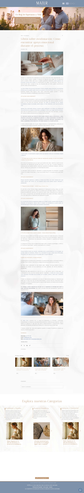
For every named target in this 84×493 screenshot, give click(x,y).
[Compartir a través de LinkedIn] (27, 345)
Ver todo (67, 355)
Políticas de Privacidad (37, 487)
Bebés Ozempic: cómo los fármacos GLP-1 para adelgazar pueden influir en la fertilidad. (60, 369)
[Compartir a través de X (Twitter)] (24, 345)
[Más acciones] (62, 35)
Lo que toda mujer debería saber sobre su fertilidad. (41, 369)
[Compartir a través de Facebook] (21, 345)
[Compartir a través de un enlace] (29, 345)
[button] (63, 3)
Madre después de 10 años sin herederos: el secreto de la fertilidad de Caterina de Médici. (23, 369)
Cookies (50, 487)
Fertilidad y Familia (24, 341)
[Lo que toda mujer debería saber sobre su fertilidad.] (42, 362)
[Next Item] (24, 431)
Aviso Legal (45, 487)
